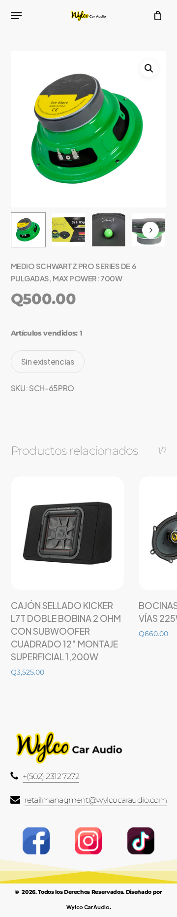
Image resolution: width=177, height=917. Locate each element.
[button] (16, 16)
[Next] (150, 230)
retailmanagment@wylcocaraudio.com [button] (96, 800)
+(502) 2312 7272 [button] (51, 776)
